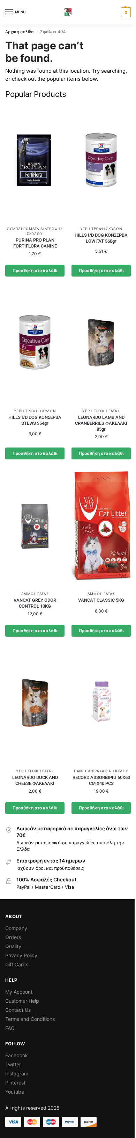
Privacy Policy (21, 955)
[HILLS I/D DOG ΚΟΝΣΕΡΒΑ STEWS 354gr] (35, 345)
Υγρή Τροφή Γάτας (101, 411)
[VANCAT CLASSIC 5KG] (101, 528)
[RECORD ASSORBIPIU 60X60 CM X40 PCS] (101, 705)
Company (16, 928)
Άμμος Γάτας (35, 594)
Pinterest (15, 1083)
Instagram (16, 1073)
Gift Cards (16, 964)
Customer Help (22, 1001)
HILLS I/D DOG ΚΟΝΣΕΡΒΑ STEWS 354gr (34, 420)
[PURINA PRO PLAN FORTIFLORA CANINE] (35, 163)
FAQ (10, 1028)
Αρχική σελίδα (19, 31)
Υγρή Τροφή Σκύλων (101, 229)
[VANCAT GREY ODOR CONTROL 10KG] (35, 528)
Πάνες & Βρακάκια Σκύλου (101, 771)
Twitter (13, 1064)
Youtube (14, 1092)
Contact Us (18, 1010)
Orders (13, 937)
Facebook (16, 1055)
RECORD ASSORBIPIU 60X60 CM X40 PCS (101, 780)
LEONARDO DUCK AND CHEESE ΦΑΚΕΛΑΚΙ (35, 780)
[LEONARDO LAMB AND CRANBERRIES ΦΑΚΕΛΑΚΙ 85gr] (101, 345)
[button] (125, 12)
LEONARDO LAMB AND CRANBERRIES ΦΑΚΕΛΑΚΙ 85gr (101, 423)
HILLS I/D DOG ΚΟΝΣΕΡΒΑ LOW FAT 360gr (101, 238)
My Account (18, 992)
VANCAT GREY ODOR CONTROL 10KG (35, 603)
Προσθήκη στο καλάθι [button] (35, 270)
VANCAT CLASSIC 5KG (101, 600)
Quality (13, 946)
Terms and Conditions (30, 1019)
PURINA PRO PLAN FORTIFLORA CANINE (35, 243)
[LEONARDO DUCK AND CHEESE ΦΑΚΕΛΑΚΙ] (35, 705)
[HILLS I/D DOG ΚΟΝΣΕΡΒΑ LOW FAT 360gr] (101, 163)
